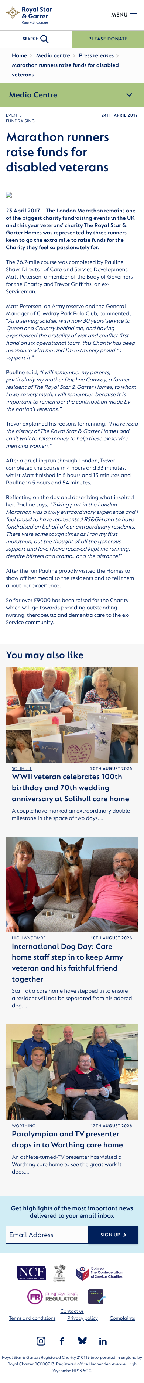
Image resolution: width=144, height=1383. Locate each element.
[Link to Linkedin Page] (103, 1341)
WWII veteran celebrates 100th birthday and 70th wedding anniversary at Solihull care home (70, 787)
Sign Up (110, 1235)
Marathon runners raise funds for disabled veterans (65, 70)
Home (19, 55)
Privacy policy (82, 1318)
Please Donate (108, 39)
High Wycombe (29, 938)
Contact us (71, 1311)
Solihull (22, 768)
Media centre (53, 55)
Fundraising (20, 121)
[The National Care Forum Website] (32, 1273)
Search (31, 39)
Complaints (122, 1318)
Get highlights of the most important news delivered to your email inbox (72, 1212)
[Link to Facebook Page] (61, 1341)
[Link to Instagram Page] (41, 1341)
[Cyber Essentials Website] (97, 1296)
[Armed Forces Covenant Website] (59, 1273)
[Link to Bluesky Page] (82, 1341)
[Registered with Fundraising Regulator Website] (52, 1296)
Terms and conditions (32, 1318)
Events (14, 115)
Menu (119, 14)
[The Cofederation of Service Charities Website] (99, 1273)
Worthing (24, 1126)
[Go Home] (29, 15)
